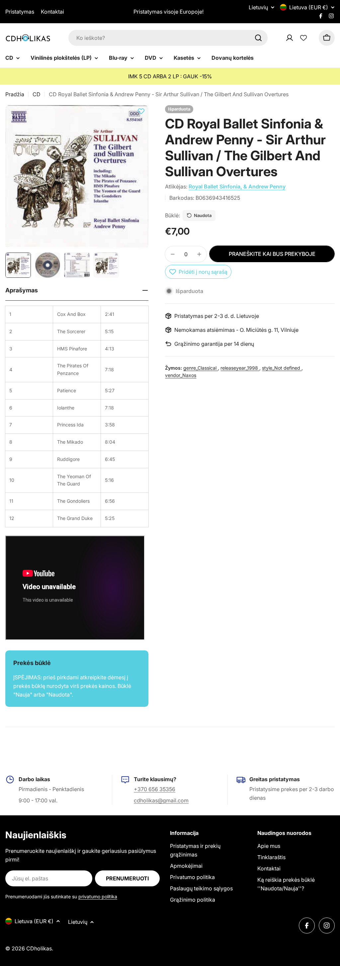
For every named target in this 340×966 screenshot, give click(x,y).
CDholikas (39, 948)
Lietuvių (258, 7)
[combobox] (168, 38)
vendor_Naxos (180, 375)
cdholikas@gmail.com (161, 800)
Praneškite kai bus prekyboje (272, 254)
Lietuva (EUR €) (308, 7)
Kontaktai (52, 11)
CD (37, 94)
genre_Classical (200, 368)
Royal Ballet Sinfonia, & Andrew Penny (237, 186)
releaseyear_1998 (239, 368)
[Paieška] (258, 38)
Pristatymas (19, 11)
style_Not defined (281, 368)
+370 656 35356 (154, 789)
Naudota (203, 215)
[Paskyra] (298, 38)
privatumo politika (97, 896)
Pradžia (14, 94)
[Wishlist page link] (303, 38)
